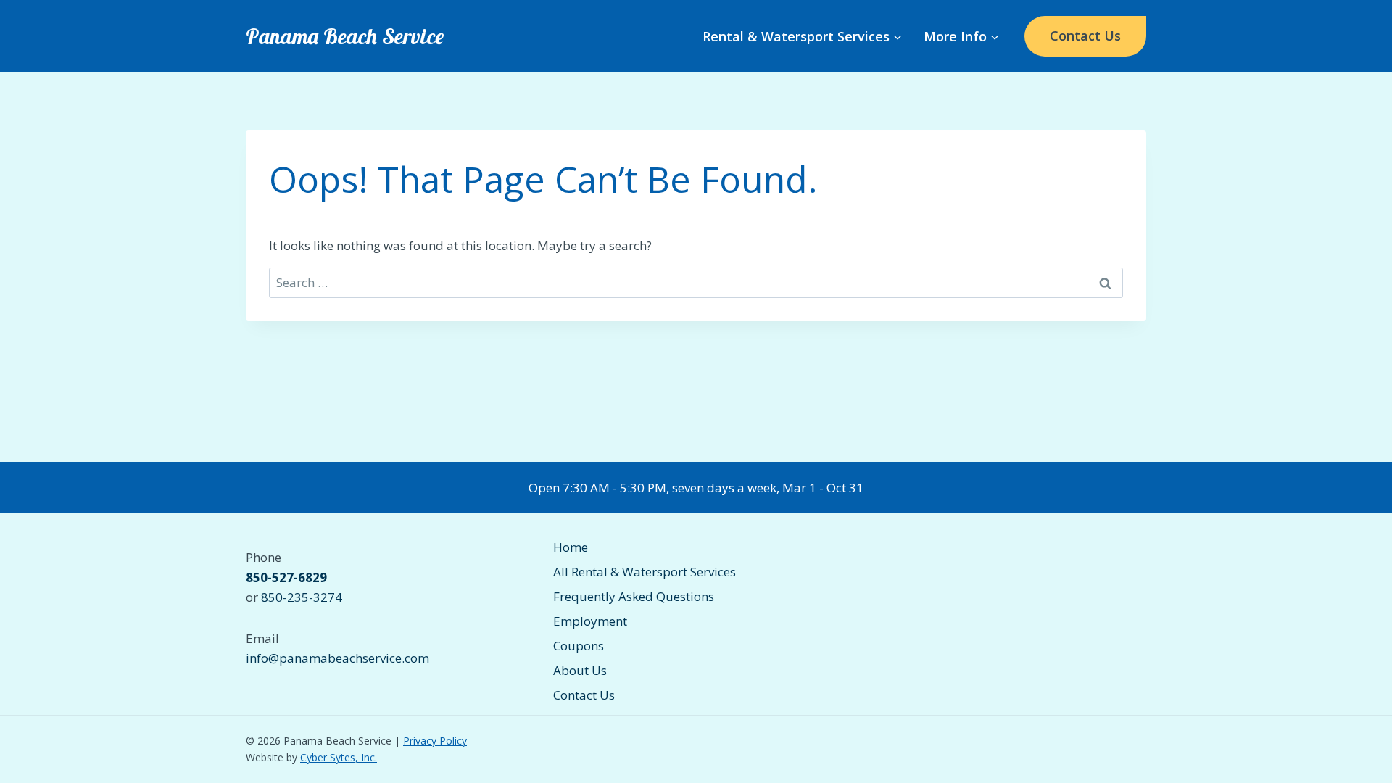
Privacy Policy (435, 740)
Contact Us (1085, 35)
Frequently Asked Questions (633, 596)
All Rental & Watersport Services (644, 571)
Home (570, 547)
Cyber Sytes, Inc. (338, 757)
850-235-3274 (301, 597)
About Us (580, 670)
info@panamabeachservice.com (337, 658)
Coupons (578, 645)
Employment (590, 621)
